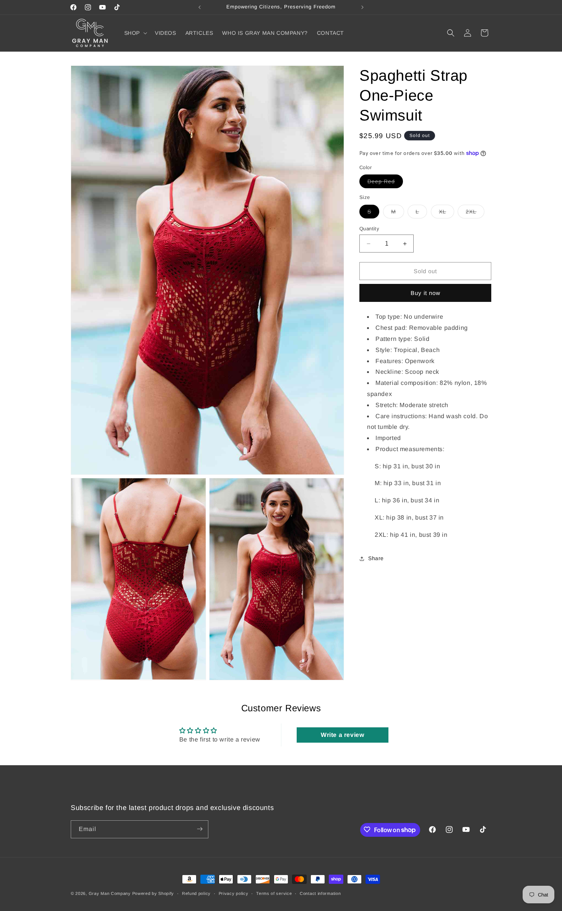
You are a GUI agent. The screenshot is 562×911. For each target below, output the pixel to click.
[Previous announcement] (199, 7)
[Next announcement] (362, 7)
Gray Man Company (110, 893)
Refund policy (196, 893)
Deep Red (385, 183)
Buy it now (425, 293)
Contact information (320, 893)
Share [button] (376, 558)
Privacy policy (234, 893)
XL (446, 213)
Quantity (369, 228)
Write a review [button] (342, 735)
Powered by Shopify (153, 893)
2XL (475, 213)
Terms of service (274, 893)
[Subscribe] (199, 829)
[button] (135, 33)
